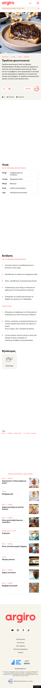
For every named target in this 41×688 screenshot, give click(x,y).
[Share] (4, 89)
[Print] (9, 89)
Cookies (20, 652)
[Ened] (27, 663)
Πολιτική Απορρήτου (20, 649)
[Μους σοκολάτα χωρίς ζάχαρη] (34, 548)
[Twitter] (15, 89)
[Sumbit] (38, 8)
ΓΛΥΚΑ (13, 57)
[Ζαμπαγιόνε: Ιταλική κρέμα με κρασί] (34, 483)
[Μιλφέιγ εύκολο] (34, 561)
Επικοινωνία (20, 639)
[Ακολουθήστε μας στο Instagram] (18, 630)
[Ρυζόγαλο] (34, 535)
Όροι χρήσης (20, 646)
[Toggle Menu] (38, 3)
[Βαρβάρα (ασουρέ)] (34, 588)
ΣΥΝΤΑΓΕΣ (5, 57)
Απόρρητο (37, 687)
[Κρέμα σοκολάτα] (34, 575)
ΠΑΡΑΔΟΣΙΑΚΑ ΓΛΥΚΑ (9, 531)
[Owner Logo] (16, 662)
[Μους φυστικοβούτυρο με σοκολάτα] (34, 522)
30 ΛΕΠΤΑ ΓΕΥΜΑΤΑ (29, 433)
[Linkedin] (21, 89)
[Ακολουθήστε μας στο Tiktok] (29, 630)
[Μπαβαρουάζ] (34, 496)
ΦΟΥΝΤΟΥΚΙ (18, 433)
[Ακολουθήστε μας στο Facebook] (23, 630)
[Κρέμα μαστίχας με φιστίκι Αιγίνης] (34, 509)
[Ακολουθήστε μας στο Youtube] (12, 630)
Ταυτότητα (20, 643)
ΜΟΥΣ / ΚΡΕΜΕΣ (23, 57)
